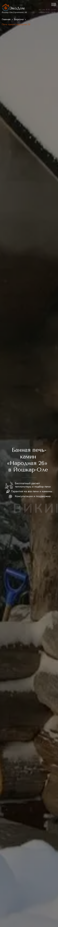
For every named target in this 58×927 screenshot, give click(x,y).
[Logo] (5, 7)
